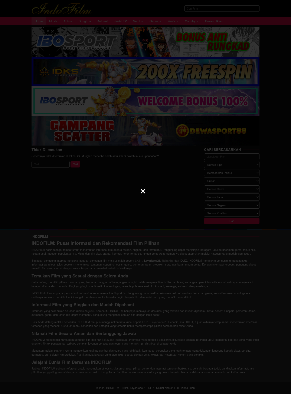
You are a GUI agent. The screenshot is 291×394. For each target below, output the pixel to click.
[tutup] (143, 191)
